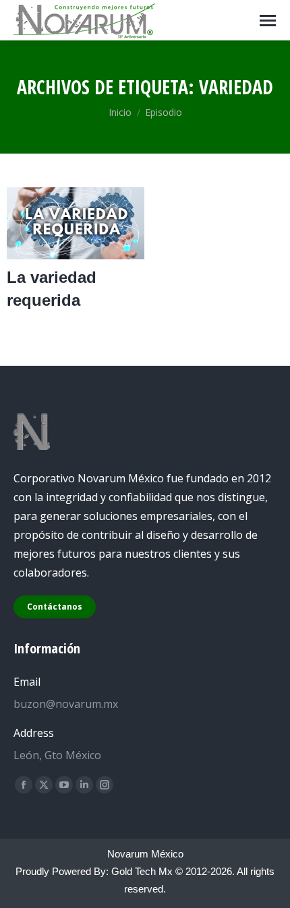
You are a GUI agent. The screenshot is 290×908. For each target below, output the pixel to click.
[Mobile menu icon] (268, 20)
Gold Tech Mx (142, 871)
